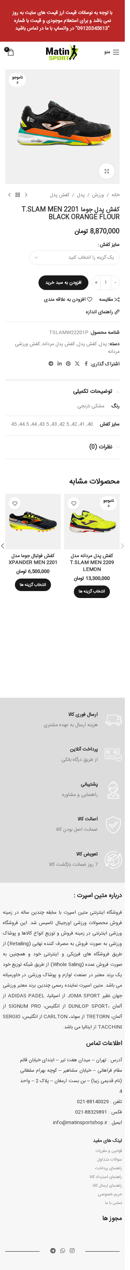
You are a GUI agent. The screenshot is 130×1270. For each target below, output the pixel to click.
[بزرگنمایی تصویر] (106, 171)
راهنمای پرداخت (108, 1168)
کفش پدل (59, 195)
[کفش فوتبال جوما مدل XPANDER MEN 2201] (33, 521)
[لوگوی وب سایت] (62, 52)
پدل (81, 195)
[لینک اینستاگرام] (72, 1251)
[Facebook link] (86, 364)
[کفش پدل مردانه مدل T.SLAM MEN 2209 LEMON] (92, 521)
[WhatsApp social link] (62, 1251)
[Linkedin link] (59, 364)
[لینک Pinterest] (68, 364)
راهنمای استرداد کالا (105, 1176)
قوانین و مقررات (109, 1150)
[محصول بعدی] (9, 195)
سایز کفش (110, 245)
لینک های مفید (107, 1141)
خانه (116, 195)
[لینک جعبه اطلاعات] (62, 720)
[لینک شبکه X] (77, 364)
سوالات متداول (109, 1159)
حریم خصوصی (110, 1194)
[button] (122, 546)
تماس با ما (113, 1203)
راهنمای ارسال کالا (107, 1185)
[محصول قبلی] (26, 195)
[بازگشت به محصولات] (18, 195)
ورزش (98, 195)
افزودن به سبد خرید (63, 283)
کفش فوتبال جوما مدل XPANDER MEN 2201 (33, 559)
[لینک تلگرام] (50, 364)
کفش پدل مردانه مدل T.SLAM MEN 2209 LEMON (92, 563)
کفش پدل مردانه (58, 344)
